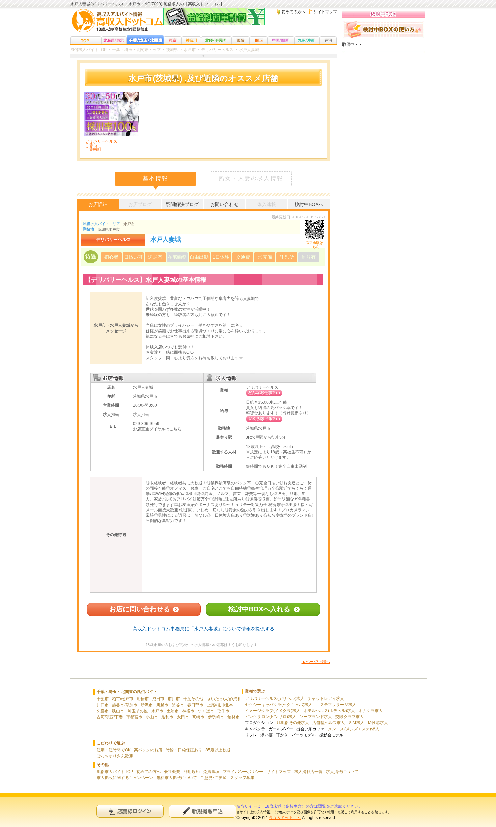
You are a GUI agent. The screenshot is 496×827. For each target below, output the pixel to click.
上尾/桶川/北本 (220, 705)
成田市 (158, 698)
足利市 (167, 717)
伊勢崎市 (216, 717)
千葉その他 (193, 698)
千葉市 (103, 698)
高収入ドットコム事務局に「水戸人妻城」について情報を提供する (203, 628)
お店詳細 (97, 204)
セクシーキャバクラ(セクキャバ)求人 (278, 704)
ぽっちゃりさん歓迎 (115, 756)
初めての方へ (148, 771)
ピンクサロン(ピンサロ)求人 (270, 716)
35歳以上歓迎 (217, 750)
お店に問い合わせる (139, 609)
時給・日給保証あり (184, 750)
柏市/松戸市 (122, 698)
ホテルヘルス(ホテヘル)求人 (329, 710)
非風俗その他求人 (293, 722)
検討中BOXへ (309, 204)
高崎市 (198, 717)
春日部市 (195, 705)
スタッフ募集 (242, 777)
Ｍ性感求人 (378, 722)
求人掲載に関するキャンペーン (125, 777)
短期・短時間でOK (114, 750)
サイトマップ (279, 771)
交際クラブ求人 (349, 716)
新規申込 (202, 811)
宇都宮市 (134, 717)
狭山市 (118, 711)
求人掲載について (342, 771)
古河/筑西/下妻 (110, 717)
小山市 (152, 717)
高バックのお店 (148, 750)
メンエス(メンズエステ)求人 (353, 728)
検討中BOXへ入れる (259, 609)
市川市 (174, 698)
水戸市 (129, 224)
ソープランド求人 (316, 716)
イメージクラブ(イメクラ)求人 (272, 710)
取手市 (223, 711)
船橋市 (143, 698)
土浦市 (173, 711)
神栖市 (188, 711)
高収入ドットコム (285, 817)
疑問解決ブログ (182, 204)
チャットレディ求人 (326, 698)
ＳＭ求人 (356, 722)
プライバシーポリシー (243, 771)
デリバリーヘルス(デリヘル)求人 (274, 698)
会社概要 (172, 771)
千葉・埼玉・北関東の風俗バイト (127, 691)
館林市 (233, 717)
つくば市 (206, 711)
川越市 (162, 705)
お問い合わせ (224, 204)
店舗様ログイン (130, 811)
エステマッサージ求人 (336, 704)
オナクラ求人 (370, 710)
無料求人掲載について (177, 777)
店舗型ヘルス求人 (328, 722)
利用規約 (192, 771)
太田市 (183, 717)
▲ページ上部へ (316, 661)
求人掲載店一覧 (308, 771)
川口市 (103, 705)
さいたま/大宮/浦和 (224, 698)
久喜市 (103, 711)
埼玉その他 (138, 711)
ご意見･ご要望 (213, 777)
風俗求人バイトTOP (115, 771)
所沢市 (147, 705)
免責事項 (211, 771)
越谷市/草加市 (124, 705)
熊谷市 (178, 705)
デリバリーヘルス (262, 387)
